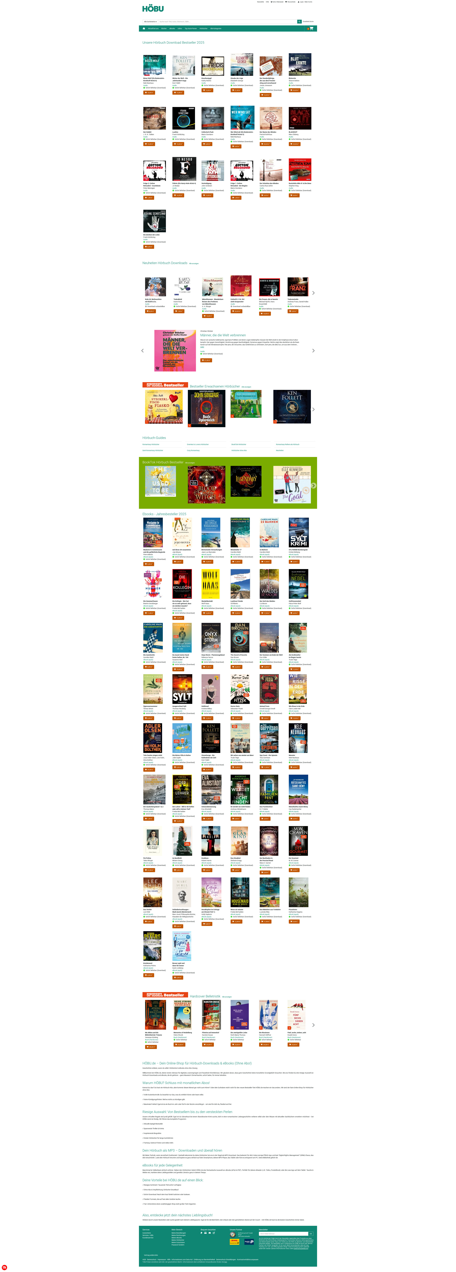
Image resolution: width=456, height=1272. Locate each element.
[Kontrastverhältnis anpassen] (4, 1267)
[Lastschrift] (214, 1233)
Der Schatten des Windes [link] (269, 183)
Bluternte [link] (292, 78)
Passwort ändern (178, 1245)
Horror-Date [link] (235, 706)
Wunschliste (291, 2)
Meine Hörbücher (178, 1240)
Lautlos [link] (175, 132)
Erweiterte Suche (308, 21)
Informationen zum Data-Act (182, 1259)
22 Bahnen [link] (264, 550)
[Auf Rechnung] (210, 1233)
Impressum (162, 1259)
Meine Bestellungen (179, 1233)
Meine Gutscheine (178, 1242)
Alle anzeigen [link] (194, 263)
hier (225, 1262)
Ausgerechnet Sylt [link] (179, 706)
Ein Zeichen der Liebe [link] (151, 235)
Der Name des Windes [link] (268, 132)
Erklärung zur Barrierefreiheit (204, 1259)
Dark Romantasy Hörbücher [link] (152, 450)
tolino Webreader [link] (278, 2)
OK (311, 1234)
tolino (180, 28)
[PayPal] (202, 1233)
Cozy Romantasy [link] (193, 450)
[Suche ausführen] (299, 22)
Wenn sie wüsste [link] (237, 910)
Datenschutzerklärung (301, 1248)
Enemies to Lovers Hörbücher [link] (198, 444)
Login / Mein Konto (306, 2)
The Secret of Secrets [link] (239, 655)
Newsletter (260, 2)
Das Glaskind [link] (235, 858)
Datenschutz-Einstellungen (226, 1259)
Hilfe (267, 2)
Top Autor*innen (191, 28)
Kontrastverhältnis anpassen (247, 1259)
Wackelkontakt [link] (207, 601)
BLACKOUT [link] (293, 132)
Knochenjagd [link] (206, 78)
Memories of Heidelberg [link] (183, 1033)
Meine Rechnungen (179, 1235)
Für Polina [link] (147, 858)
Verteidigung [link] (206, 183)
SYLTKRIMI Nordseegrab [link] (298, 550)
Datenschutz (151, 1259)
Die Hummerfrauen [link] (150, 601)
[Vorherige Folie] (142, 351)
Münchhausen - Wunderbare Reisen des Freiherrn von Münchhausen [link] (212, 301)
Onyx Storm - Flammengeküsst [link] (213, 655)
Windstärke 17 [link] (236, 550)
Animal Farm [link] (264, 706)
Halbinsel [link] (205, 706)
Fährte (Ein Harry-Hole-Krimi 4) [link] (184, 183)
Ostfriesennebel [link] (295, 601)
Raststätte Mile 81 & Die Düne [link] (300, 183)
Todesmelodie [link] (293, 299)
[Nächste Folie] (313, 293)
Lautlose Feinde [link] (237, 601)
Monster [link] (292, 755)
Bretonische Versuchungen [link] (212, 550)
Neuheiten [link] (280, 450)
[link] (154, 61)
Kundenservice (147, 1238)
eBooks (172, 28)
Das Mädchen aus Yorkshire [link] (270, 910)
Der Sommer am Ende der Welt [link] (271, 655)
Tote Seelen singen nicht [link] (152, 755)
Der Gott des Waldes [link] (267, 601)
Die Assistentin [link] (149, 655)
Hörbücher (203, 28)
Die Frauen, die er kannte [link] (268, 299)
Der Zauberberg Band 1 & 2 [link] (153, 807)
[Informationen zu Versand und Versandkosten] (235, 1242)
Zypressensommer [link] (150, 706)
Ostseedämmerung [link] (209, 807)
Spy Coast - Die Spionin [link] (268, 755)
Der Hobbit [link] (147, 132)
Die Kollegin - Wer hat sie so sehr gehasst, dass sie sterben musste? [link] (181, 603)
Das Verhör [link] (147, 910)
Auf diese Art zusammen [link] (181, 550)
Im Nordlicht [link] (177, 858)
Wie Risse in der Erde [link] (297, 706)
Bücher (164, 28)
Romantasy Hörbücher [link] (150, 444)
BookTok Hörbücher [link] (239, 444)
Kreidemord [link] (147, 963)
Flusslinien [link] (293, 910)
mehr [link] (202, 347)
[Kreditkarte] (205, 1233)
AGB (144, 1259)
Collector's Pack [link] (207, 132)
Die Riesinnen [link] (264, 1033)
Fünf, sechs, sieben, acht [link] (297, 1033)
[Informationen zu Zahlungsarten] (249, 1242)
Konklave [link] (205, 858)
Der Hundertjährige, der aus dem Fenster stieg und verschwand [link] (268, 80)
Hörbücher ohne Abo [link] (239, 450)
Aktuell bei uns (153, 28)
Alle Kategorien (215, 28)
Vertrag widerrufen (151, 1255)
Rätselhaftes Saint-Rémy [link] (298, 807)
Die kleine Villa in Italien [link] (181, 755)
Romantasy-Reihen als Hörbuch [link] (287, 444)
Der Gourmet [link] (293, 858)
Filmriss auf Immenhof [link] (210, 1033)
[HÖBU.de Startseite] (160, 9)
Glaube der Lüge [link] (237, 78)
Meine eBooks (177, 1238)
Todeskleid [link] (178, 299)
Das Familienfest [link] (266, 807)
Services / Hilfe (147, 1235)
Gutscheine (146, 1233)
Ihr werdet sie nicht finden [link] (240, 807)
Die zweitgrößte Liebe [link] (239, 1033)
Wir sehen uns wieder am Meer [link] (242, 755)
